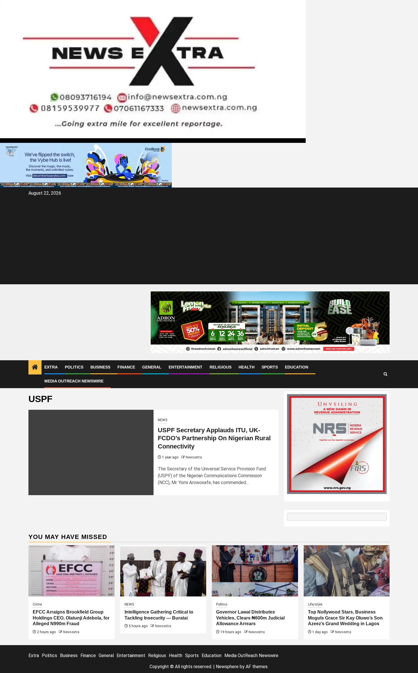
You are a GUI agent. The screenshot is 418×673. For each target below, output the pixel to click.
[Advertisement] (209, 240)
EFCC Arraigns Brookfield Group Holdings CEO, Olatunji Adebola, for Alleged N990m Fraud (71, 618)
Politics (74, 367)
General (152, 367)
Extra (51, 367)
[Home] (35, 368)
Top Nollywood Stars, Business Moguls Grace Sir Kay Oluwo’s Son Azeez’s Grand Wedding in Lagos (345, 618)
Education (296, 367)
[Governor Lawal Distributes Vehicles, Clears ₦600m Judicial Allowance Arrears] (255, 570)
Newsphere (227, 666)
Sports (270, 367)
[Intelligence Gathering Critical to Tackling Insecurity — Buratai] (163, 570)
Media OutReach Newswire (74, 381)
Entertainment (185, 367)
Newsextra (194, 457)
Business (100, 367)
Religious (220, 367)
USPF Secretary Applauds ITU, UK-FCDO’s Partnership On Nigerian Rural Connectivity (214, 438)
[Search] (385, 374)
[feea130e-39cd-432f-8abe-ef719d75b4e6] (86, 165)
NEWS (162, 420)
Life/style (315, 604)
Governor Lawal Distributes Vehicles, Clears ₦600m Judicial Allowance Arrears (250, 618)
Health (246, 367)
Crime (37, 604)
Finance (126, 367)
